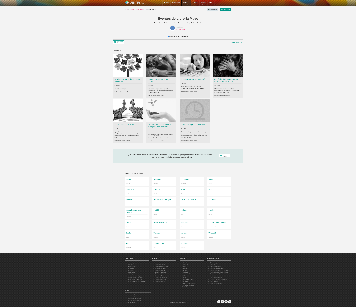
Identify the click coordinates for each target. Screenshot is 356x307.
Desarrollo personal (215, 263)
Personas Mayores (187, 279)
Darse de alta (131, 297)
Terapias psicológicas (216, 277)
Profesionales (176, 3)
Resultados (117, 50)
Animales (185, 264)
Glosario (203, 3)
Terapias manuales (215, 274)
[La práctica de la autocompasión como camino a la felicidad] (228, 65)
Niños (184, 277)
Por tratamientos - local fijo (135, 277)
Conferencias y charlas (161, 266)
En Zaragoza (131, 272)
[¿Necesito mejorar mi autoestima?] (195, 110)
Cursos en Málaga (160, 279)
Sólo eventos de (178, 36)
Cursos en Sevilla (160, 276)
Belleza (184, 268)
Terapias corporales (215, 266)
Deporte (184, 270)
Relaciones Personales (189, 283)
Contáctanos (131, 302)
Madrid (128, 91)
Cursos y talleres (160, 264)
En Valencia (130, 268)
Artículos (195, 3)
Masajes (212, 264)
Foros (210, 3)
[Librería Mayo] (172, 28)
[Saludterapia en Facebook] (218, 301)
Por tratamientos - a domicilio (136, 281)
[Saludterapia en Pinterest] (229, 301)
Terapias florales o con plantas (219, 272)
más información (181, 29)
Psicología (185, 281)
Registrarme (213, 9)
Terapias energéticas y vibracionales (220, 270)
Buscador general (132, 263)
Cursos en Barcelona (161, 272)
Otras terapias (214, 281)
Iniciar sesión (226, 9)
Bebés (184, 266)
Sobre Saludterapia (133, 295)
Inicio (126, 9)
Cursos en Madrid (160, 270)
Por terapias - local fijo (134, 276)
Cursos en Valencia (160, 274)
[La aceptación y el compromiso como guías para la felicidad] (161, 110)
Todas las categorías (216, 283)
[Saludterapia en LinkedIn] (226, 301)
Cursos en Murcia (160, 281)
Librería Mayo (140, 9)
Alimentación (186, 263)
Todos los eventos (160, 263)
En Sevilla (130, 270)
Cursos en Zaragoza (161, 277)
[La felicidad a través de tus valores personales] (128, 65)
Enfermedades (186, 274)
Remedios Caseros (188, 285)
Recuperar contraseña (134, 300)
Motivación (185, 276)
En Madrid (130, 264)
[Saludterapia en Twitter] (222, 301)
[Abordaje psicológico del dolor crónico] (161, 65)
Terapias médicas (215, 276)
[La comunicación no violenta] (128, 110)
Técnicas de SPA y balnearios (218, 279)
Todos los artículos (187, 287)
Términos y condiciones (134, 298)
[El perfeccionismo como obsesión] (195, 65)
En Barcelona (131, 266)
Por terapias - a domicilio (134, 279)
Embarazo (185, 272)
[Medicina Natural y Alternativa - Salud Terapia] (134, 3)
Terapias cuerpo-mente (217, 268)
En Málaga (130, 274)
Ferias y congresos (160, 268)
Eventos (186, 3)
